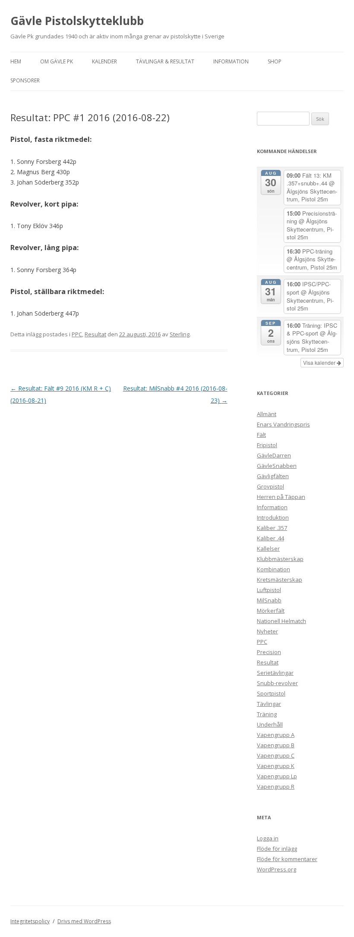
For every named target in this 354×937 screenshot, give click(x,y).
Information (231, 61)
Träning (267, 714)
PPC (77, 334)
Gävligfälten (273, 476)
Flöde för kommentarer (287, 859)
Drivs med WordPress (84, 921)
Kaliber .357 (272, 528)
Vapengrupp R (275, 786)
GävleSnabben (277, 466)
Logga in (267, 838)
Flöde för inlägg (277, 848)
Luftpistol (269, 590)
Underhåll (270, 724)
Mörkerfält (270, 610)
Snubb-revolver (277, 683)
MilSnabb (269, 600)
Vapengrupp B (275, 745)
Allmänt (266, 414)
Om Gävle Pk (56, 61)
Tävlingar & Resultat (165, 61)
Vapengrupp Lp (277, 776)
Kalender (104, 61)
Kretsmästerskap (279, 579)
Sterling (180, 334)
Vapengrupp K (275, 766)
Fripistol (267, 445)
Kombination (273, 569)
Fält (261, 435)
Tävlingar (269, 704)
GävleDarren (274, 455)
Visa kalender (320, 362)
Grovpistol (270, 486)
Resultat (95, 334)
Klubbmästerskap (280, 559)
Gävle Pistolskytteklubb (77, 20)
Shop (274, 61)
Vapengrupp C (275, 755)
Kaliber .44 (270, 538)
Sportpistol (271, 693)
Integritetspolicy (30, 921)
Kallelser (268, 548)
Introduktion (273, 517)
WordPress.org (276, 869)
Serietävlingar (275, 673)
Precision (269, 652)
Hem (15, 61)
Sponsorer (25, 80)
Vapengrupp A (275, 735)
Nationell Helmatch (281, 621)
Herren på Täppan (281, 497)
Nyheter (267, 631)
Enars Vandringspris (283, 424)
